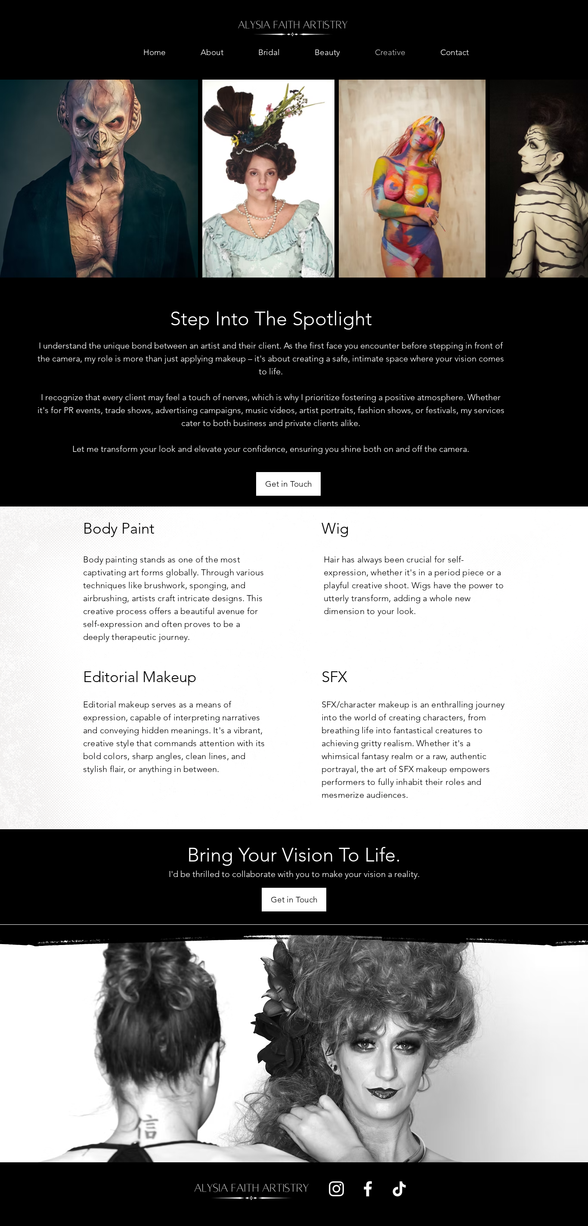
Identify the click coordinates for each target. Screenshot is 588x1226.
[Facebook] (368, 1189)
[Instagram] (336, 1189)
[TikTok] (399, 1189)
